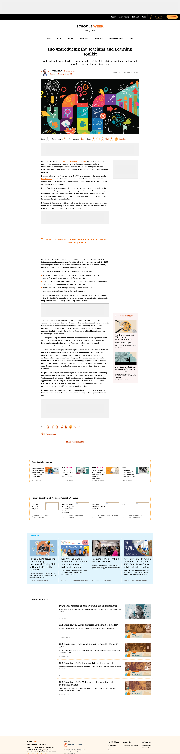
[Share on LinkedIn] (107, 139)
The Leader (98, 38)
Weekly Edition (116, 38)
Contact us (112, 746)
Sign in (159, 17)
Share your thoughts (75, 442)
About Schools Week (130, 746)
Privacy (111, 748)
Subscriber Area (139, 17)
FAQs (110, 750)
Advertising (124, 17)
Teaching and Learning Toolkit (74, 161)
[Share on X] (102, 139)
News (48, 38)
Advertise (126, 748)
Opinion (70, 38)
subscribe (172, 17)
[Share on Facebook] (98, 139)
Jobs (59, 38)
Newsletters (146, 748)
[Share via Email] (111, 139)
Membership (147, 746)
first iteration (46, 179)
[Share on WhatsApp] (93, 139)
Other (131, 38)
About (113, 17)
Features (84, 38)
